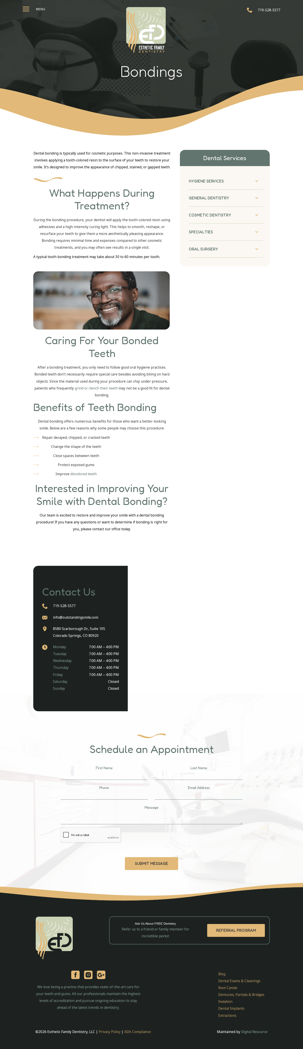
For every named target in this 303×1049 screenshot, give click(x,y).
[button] (226, 181)
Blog (221, 974)
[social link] (75, 975)
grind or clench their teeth (96, 388)
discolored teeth (83, 473)
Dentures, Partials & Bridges (241, 994)
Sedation (225, 1001)
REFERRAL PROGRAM (236, 930)
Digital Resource (254, 1031)
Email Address (199, 788)
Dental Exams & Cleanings (239, 980)
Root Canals (227, 987)
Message (151, 807)
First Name (104, 768)
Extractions (227, 1015)
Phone (104, 788)
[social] (88, 975)
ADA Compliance (137, 1031)
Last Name (199, 768)
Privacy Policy (110, 1031)
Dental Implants (231, 1008)
